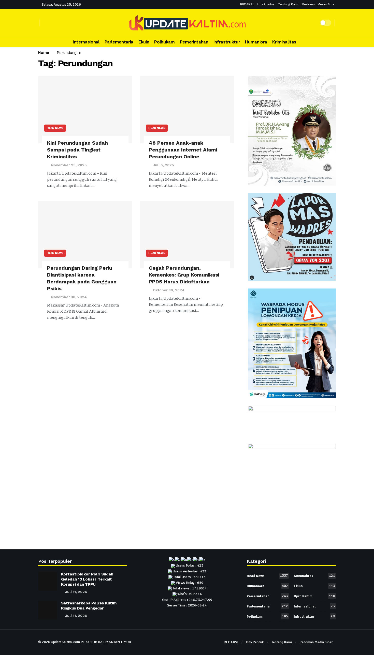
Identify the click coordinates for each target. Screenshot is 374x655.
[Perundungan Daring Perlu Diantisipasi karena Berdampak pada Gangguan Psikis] (85, 235)
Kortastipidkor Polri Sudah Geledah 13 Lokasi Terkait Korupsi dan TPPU (87, 579)
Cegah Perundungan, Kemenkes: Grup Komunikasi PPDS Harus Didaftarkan (184, 275)
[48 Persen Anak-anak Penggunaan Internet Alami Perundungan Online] (187, 110)
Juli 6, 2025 (163, 165)
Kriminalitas (314, 575)
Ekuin (314, 586)
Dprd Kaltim (314, 596)
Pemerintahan (267, 596)
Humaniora (267, 586)
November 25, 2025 (69, 165)
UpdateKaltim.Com (65, 642)
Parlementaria (267, 606)
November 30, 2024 (69, 297)
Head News (55, 128)
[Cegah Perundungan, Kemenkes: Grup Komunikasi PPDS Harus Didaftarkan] (187, 235)
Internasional (314, 606)
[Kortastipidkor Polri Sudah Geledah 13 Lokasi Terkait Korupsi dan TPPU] (47, 581)
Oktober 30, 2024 (168, 290)
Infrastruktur (314, 616)
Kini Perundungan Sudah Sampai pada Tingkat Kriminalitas (77, 150)
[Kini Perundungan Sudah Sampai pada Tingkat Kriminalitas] (85, 110)
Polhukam (267, 616)
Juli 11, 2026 (76, 592)
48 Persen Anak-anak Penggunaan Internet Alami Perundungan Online (183, 150)
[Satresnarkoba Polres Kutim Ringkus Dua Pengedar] (47, 610)
